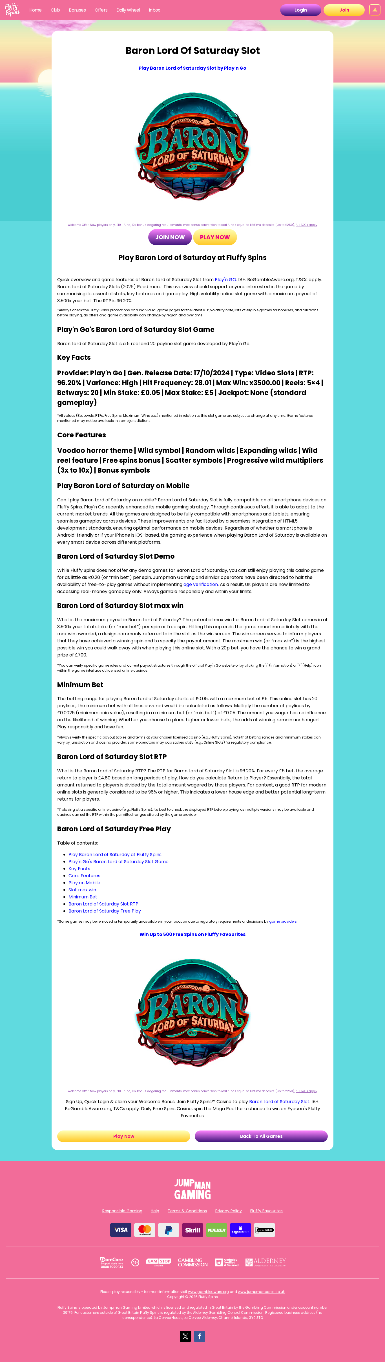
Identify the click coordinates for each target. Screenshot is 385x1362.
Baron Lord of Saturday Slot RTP (103, 904)
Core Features (84, 875)
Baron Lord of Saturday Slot (279, 1101)
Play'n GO (225, 279)
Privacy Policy (228, 1211)
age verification (200, 584)
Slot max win (82, 890)
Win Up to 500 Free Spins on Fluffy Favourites (192, 934)
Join (344, 10)
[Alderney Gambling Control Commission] (265, 1262)
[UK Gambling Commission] (192, 1262)
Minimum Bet (82, 897)
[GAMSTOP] (158, 1262)
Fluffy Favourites (266, 1211)
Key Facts (79, 868)
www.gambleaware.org (208, 1291)
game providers (283, 921)
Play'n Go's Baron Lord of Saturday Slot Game (118, 861)
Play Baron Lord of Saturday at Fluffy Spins (114, 854)
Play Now (215, 237)
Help (155, 1211)
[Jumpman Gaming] (192, 1197)
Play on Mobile (84, 883)
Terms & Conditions (187, 1211)
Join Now (170, 237)
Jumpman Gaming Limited (127, 1307)
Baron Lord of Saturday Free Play (104, 911)
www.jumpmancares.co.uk (261, 1291)
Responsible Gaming (122, 1211)
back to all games (261, 1136)
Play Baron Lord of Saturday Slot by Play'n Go (192, 68)
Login (301, 10)
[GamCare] (111, 1262)
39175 (68, 1312)
